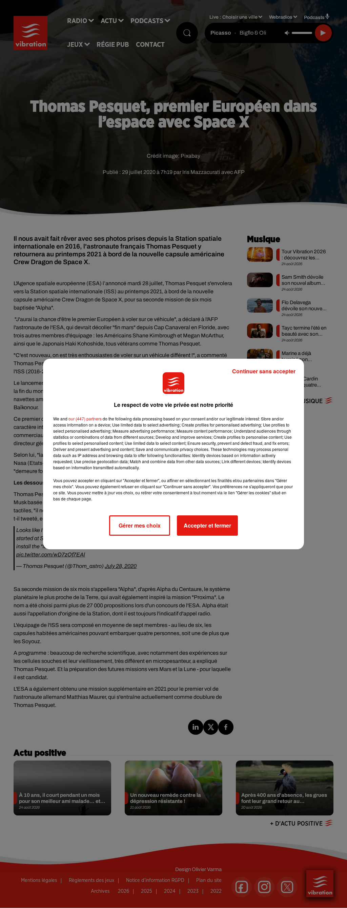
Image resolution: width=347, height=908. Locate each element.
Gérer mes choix (140, 525)
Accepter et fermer (207, 525)
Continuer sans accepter (263, 371)
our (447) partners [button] (85, 418)
